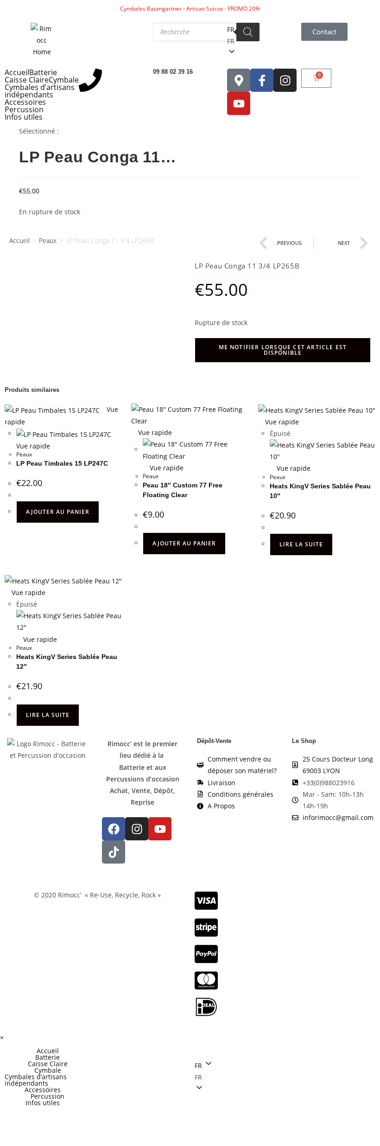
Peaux (48, 240)
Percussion (24, 109)
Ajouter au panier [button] (57, 512)
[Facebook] (113, 828)
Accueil (17, 72)
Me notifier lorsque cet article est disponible (283, 350)
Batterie (43, 72)
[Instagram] (285, 80)
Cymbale (64, 79)
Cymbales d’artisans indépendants (40, 90)
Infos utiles (24, 117)
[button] (264, 41)
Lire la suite (301, 544)
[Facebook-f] (261, 80)
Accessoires (25, 102)
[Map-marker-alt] (238, 80)
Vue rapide (154, 432)
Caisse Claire (27, 79)
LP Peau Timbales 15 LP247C (62, 463)
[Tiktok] (113, 852)
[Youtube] (238, 103)
